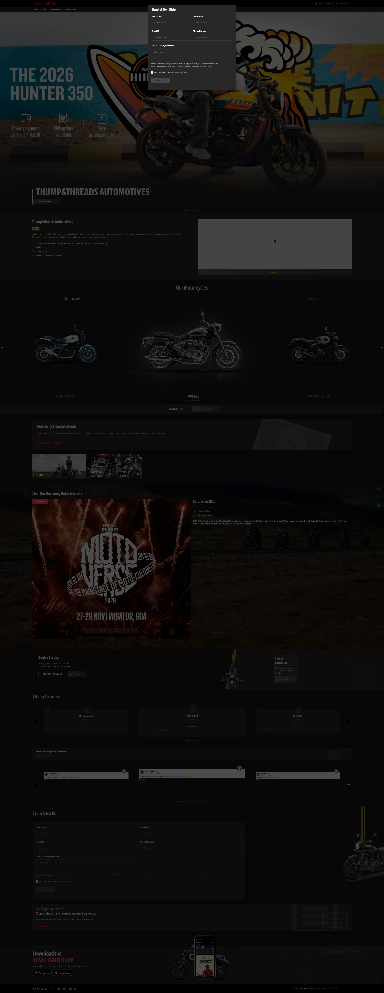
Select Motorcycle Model (163, 46)
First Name (157, 16)
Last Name (198, 16)
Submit (159, 80)
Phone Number (200, 31)
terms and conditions (169, 72)
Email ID (155, 31)
